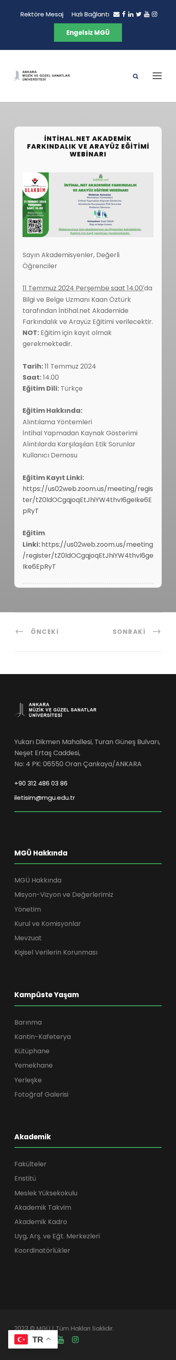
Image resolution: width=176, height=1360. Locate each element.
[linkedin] (130, 14)
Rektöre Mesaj (41, 14)
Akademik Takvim (42, 1207)
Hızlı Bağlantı (90, 14)
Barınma (28, 1022)
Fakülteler (30, 1164)
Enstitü (25, 1178)
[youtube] (146, 14)
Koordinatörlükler (42, 1250)
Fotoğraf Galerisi (41, 1094)
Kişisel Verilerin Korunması (55, 952)
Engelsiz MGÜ (88, 32)
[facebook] (124, 14)
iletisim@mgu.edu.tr (44, 797)
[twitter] (139, 14)
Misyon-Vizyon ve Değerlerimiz (63, 894)
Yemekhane (33, 1065)
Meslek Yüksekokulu (45, 1193)
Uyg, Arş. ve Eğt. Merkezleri (57, 1236)
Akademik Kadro (40, 1221)
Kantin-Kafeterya (42, 1036)
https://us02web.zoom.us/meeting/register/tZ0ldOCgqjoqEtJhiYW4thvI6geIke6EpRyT (88, 500)
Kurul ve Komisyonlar (47, 923)
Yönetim (27, 909)
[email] (116, 14)
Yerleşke (28, 1080)
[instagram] (154, 14)
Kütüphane (32, 1051)
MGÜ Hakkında (37, 880)
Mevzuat (28, 938)
